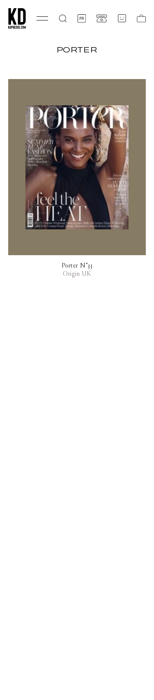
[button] (63, 18)
